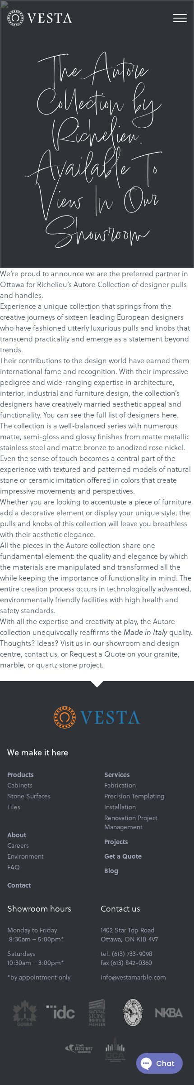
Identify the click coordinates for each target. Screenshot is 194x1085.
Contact (19, 884)
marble (12, 664)
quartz (46, 664)
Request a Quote (97, 653)
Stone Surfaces (29, 796)
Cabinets (19, 785)
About (16, 834)
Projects (116, 841)
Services (117, 774)
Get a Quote (123, 855)
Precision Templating (134, 796)
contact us (40, 653)
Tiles (13, 806)
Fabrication (120, 785)
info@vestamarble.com (133, 977)
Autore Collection (102, 284)
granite (166, 653)
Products (20, 774)
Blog (111, 870)
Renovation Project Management (130, 822)
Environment (25, 856)
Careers (18, 845)
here (169, 414)
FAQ (13, 867)
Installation (120, 806)
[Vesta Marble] (39, 18)
